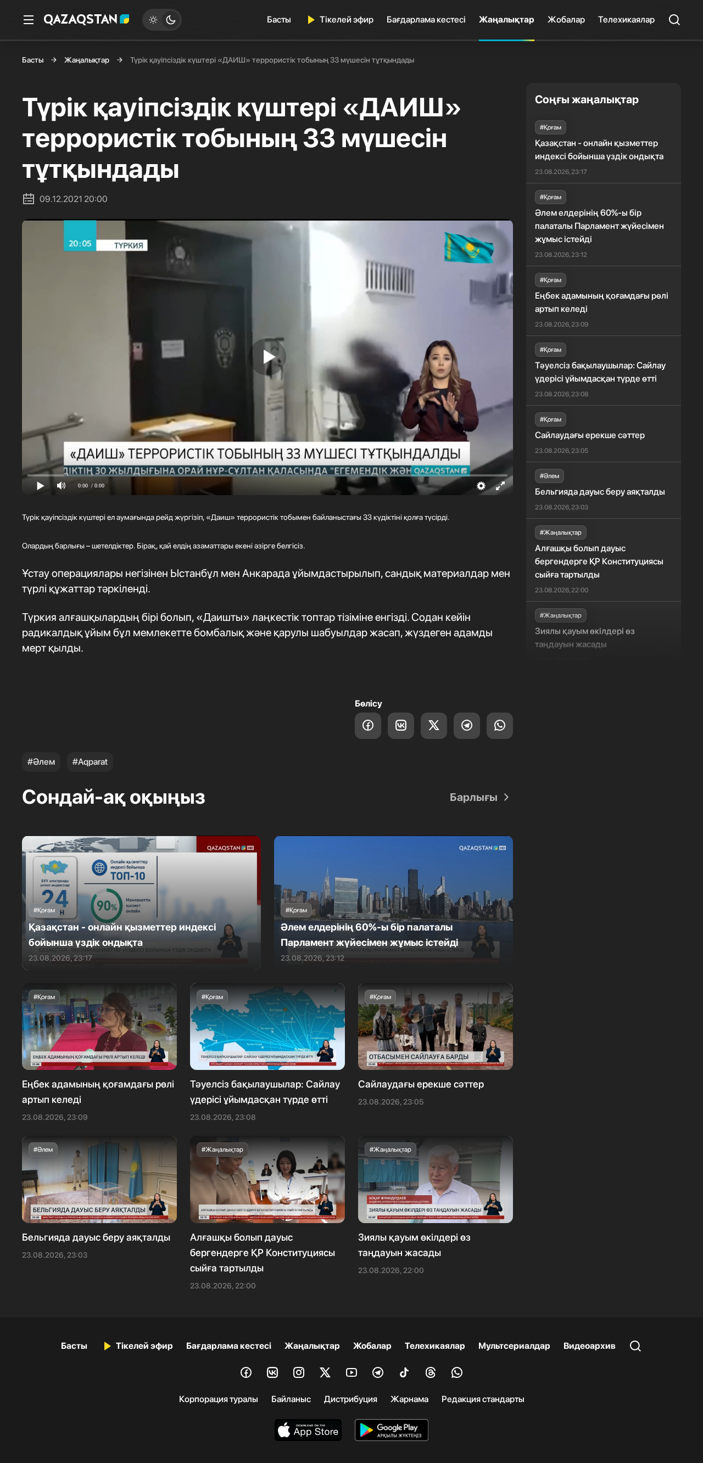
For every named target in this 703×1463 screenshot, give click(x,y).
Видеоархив (589, 1346)
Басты (279, 19)
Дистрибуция (350, 1399)
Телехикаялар (626, 19)
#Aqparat (90, 761)
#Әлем (41, 761)
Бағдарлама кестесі (426, 19)
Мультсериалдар (514, 1346)
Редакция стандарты (483, 1399)
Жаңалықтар (506, 19)
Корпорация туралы (218, 1399)
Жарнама (409, 1399)
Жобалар (566, 19)
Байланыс (291, 1399)
